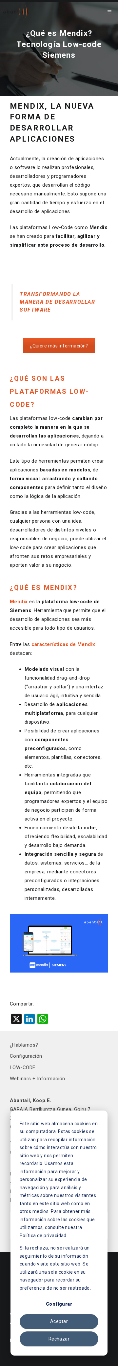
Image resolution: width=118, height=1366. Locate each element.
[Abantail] (16, 12)
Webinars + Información (37, 1079)
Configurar (59, 1304)
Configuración (26, 1056)
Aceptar (59, 1321)
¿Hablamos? (24, 1045)
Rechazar (59, 1339)
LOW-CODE (22, 1067)
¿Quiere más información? (59, 345)
